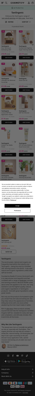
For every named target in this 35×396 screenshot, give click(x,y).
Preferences (17, 210)
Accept (17, 206)
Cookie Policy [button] (7, 198)
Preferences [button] (13, 200)
